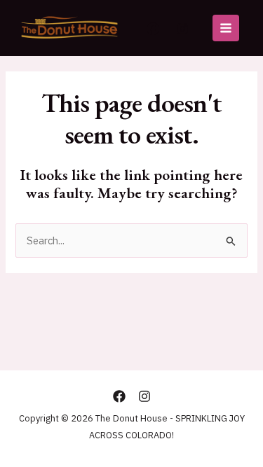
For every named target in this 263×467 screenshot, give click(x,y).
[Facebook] (153, 28)
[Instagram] (182, 28)
